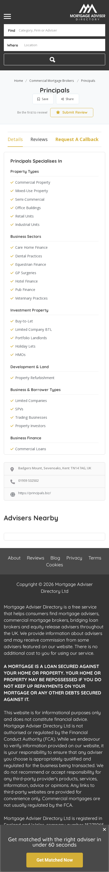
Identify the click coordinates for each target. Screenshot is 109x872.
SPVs (19, 409)
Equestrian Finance (30, 264)
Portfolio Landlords (31, 337)
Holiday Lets (25, 346)
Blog (55, 558)
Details (15, 139)
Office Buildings (28, 207)
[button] (104, 829)
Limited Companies (31, 400)
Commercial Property (32, 182)
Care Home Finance (31, 247)
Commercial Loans (30, 448)
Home (18, 81)
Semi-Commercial (29, 199)
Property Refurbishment (35, 377)
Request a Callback (77, 139)
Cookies (54, 565)
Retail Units (24, 216)
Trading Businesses (31, 417)
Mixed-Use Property (31, 190)
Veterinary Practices (31, 298)
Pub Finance (25, 289)
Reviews (39, 139)
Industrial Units (27, 224)
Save (44, 99)
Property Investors (30, 425)
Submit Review (74, 112)
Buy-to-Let (24, 321)
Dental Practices (28, 256)
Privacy (74, 558)
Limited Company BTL (33, 329)
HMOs (20, 354)
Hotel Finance (26, 281)
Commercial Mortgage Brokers (51, 81)
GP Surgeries (25, 272)
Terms (94, 558)
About (14, 558)
